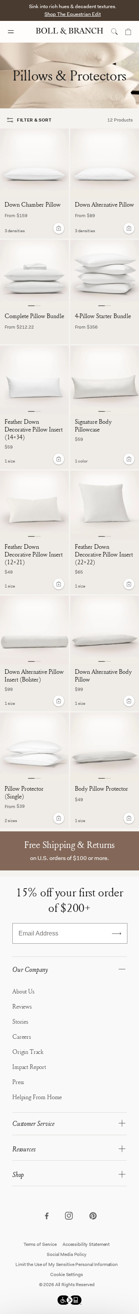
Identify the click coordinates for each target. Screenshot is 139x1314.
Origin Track (27, 1051)
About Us (23, 991)
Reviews (22, 1006)
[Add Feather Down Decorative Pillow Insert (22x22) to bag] (129, 584)
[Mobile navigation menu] (17, 31)
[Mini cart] (128, 31)
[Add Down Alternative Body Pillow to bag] (129, 701)
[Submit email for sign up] (116, 933)
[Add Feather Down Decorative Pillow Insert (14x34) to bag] (58, 459)
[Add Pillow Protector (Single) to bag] (58, 818)
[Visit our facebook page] (46, 1216)
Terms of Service (40, 1244)
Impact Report (29, 1066)
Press (18, 1082)
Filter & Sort (34, 120)
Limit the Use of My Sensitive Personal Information (66, 1264)
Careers (21, 1036)
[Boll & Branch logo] (69, 32)
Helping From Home (37, 1097)
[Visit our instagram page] (69, 1216)
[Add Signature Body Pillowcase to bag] (129, 459)
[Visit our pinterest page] (92, 1216)
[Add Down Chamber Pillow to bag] (58, 228)
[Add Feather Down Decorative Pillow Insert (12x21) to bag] (58, 584)
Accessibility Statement (86, 1244)
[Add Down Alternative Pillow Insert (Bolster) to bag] (58, 701)
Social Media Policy (66, 1254)
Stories (20, 1021)
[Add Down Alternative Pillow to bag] (129, 228)
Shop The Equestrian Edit (72, 14)
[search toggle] (114, 31)
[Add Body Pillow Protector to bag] (129, 818)
